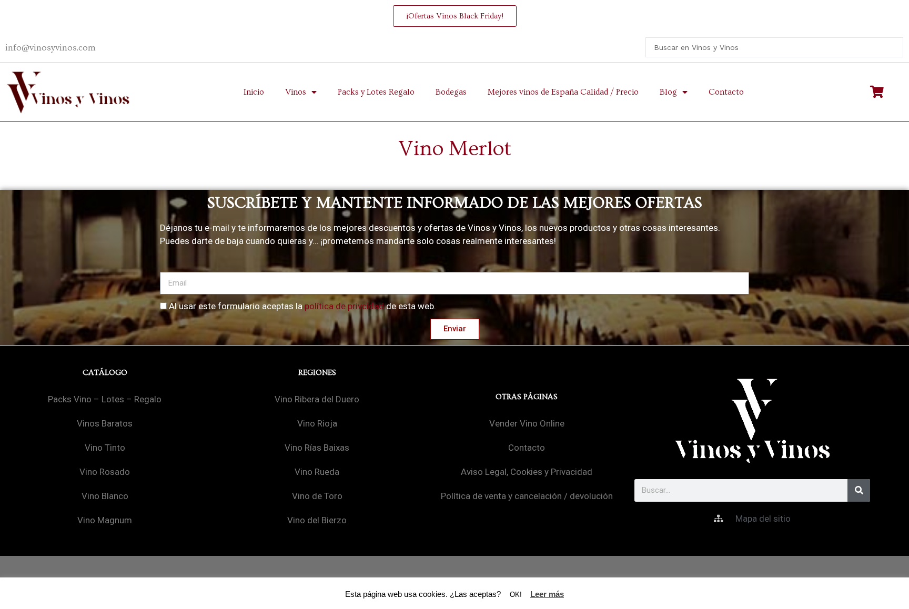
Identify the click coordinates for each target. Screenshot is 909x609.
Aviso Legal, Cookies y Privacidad (526, 471)
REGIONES (317, 372)
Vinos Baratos (105, 423)
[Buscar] (858, 490)
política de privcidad (344, 306)
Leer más (547, 594)
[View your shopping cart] (878, 92)
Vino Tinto (105, 447)
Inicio (254, 92)
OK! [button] (516, 594)
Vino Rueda (317, 471)
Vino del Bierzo (317, 520)
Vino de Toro (317, 496)
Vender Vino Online (526, 423)
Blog (668, 92)
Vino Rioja (317, 423)
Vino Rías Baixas (317, 447)
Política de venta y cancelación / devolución (527, 496)
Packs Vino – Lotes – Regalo (104, 399)
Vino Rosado (104, 471)
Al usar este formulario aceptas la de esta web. (302, 306)
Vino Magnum (104, 520)
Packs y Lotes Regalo (376, 92)
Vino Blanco (105, 496)
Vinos (295, 92)
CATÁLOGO (105, 372)
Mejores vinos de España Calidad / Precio (563, 92)
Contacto (726, 92)
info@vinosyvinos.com (50, 48)
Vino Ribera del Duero (317, 399)
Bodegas (451, 92)
